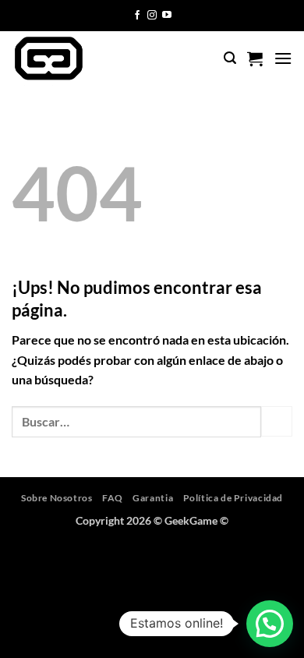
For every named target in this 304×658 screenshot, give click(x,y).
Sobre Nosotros (57, 498)
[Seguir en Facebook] (137, 15)
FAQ (112, 498)
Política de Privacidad (233, 498)
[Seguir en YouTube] (166, 15)
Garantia (153, 498)
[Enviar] (276, 421)
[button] (230, 58)
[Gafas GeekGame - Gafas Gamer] (76, 58)
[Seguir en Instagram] (152, 15)
